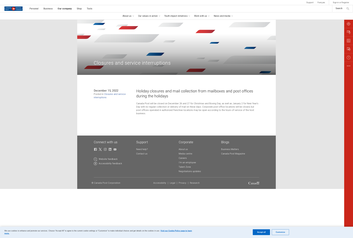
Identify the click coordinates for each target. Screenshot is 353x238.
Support (310, 2)
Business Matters (230, 149)
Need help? (142, 149)
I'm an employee (187, 162)
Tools (89, 8)
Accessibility (159, 183)
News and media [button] (222, 16)
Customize (280, 232)
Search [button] (339, 8)
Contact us (141, 153)
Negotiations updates (190, 171)
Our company (65, 8)
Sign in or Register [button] (341, 2)
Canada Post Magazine (233, 153)
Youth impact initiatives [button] (176, 16)
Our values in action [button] (148, 16)
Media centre (185, 153)
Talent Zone (185, 167)
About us (183, 149)
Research (195, 183)
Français (321, 2)
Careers (183, 158)
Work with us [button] (200, 16)
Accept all (261, 232)
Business (48, 8)
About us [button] (127, 16)
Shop (79, 8)
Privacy (182, 183)
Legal (172, 183)
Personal (34, 8)
